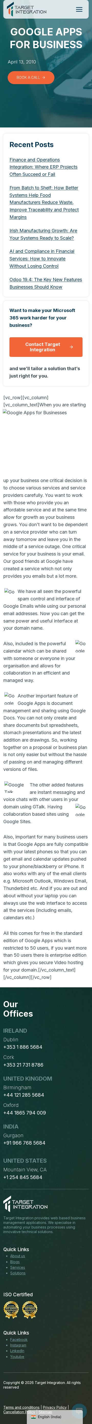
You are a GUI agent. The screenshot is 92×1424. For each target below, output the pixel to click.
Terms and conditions (21, 1407)
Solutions (18, 1273)
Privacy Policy (55, 1407)
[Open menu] (79, 9)
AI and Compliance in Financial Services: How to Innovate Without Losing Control (41, 259)
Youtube (17, 1356)
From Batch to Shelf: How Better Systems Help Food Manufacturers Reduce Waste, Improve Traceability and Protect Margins (44, 202)
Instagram (18, 1345)
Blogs (15, 1262)
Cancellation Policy (19, 1412)
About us (17, 1256)
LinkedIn (17, 1351)
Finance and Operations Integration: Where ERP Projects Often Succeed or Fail (43, 167)
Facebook (19, 1339)
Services (17, 1267)
